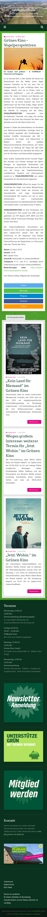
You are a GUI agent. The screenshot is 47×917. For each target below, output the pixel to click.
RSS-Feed (8, 887)
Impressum (8, 881)
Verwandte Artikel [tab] (17, 317)
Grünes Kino (10, 37)
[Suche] (42, 27)
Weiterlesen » (34, 422)
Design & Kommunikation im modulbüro (26, 914)
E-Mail (23, 306)
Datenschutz (9, 884)
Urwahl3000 (36, 911)
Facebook (23, 301)
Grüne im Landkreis (12, 894)
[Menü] (5, 27)
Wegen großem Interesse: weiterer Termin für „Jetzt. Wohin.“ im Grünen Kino (23, 446)
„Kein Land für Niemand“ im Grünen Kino (18, 386)
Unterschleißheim (23, 10)
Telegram (23, 296)
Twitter (23, 285)
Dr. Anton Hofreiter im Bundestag (17, 897)
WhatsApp (23, 291)
